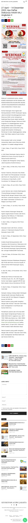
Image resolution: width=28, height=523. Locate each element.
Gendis (18, 512)
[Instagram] (14, 505)
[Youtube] (16, 505)
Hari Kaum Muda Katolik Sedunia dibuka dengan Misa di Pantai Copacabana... (8, 461)
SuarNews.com (12, 512)
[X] (5, 20)
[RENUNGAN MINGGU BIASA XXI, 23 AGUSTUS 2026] (4, 424)
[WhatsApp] (12, 20)
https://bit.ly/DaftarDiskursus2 (10, 322)
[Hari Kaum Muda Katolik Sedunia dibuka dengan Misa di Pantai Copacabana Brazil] (23, 461)
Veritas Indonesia (5, 493)
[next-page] (4, 377)
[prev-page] (2, 377)
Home (2, 4)
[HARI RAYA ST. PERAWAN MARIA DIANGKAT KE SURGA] (4, 431)
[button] (25, 520)
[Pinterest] (9, 20)
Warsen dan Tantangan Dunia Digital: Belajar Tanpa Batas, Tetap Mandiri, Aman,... (17, 450)
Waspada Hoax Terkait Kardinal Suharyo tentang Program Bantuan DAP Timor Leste (18, 365)
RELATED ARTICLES (6, 352)
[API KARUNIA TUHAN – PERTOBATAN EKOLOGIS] (4, 372)
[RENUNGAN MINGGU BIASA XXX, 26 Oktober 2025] (23, 481)
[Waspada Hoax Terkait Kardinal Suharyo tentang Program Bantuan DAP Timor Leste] (4, 365)
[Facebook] (2, 20)
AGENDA (6, 4)
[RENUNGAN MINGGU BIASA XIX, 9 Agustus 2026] (4, 444)
